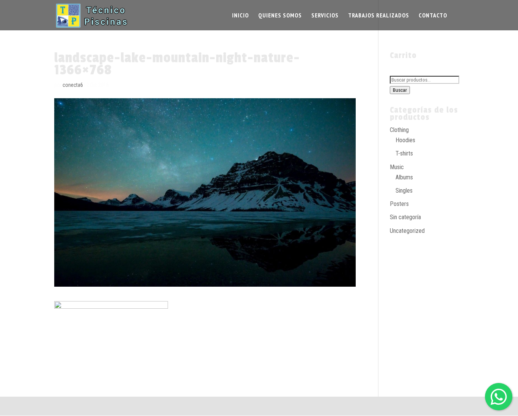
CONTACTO (433, 16)
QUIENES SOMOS (280, 16)
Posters (399, 203)
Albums (404, 177)
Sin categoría (405, 217)
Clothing (399, 129)
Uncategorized (407, 230)
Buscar (400, 90)
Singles (404, 190)
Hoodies (405, 140)
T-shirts (404, 153)
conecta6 (73, 85)
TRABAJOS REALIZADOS (378, 16)
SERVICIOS (325, 16)
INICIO (240, 16)
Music (397, 167)
